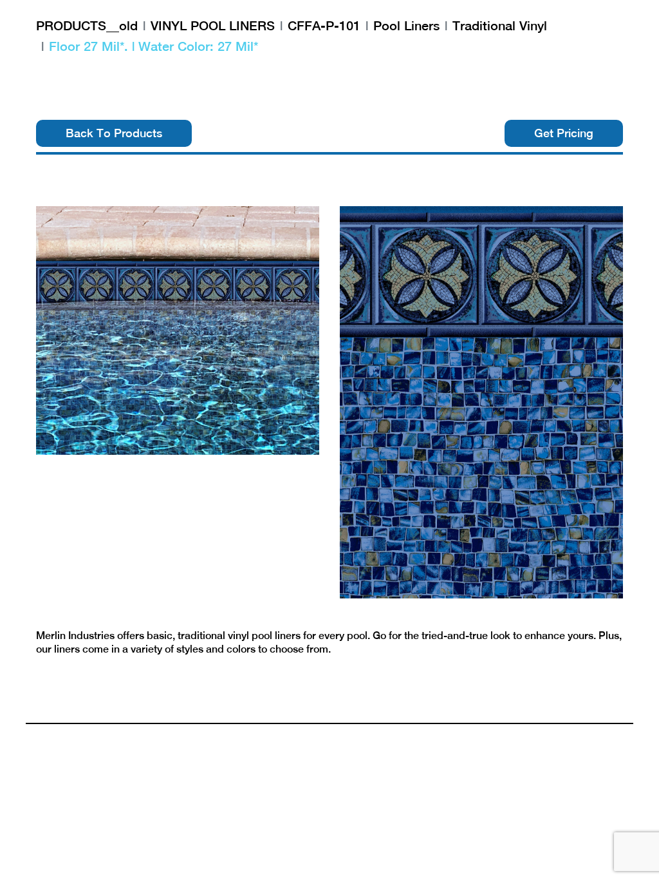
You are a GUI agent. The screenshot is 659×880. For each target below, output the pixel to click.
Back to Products (114, 133)
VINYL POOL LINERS (213, 25)
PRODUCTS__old (87, 25)
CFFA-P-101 (324, 25)
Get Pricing (563, 133)
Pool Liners (406, 25)
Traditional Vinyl (499, 25)
